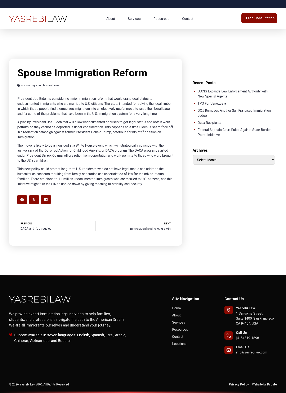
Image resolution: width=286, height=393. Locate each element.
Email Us (242, 347)
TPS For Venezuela (212, 103)
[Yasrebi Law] (228, 310)
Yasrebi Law (245, 308)
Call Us (241, 333)
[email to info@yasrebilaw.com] (228, 350)
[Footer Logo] (40, 299)
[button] (22, 199)
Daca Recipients (210, 123)
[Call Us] (228, 335)
